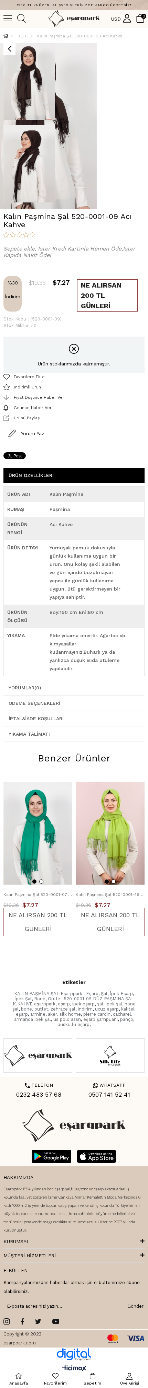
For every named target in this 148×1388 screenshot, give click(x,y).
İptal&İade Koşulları (36, 718)
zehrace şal (63, 1009)
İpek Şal (23, 998)
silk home (70, 1014)
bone (26, 1009)
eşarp (64, 1003)
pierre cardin (96, 1014)
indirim (85, 1009)
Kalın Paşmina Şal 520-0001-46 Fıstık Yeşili (110, 894)
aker (52, 1014)
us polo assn (67, 1019)
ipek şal (114, 1003)
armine (37, 1014)
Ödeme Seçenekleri (34, 703)
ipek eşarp (83, 1003)
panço (126, 1019)
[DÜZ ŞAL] (26, 36)
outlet (41, 1009)
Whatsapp (109, 1085)
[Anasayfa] (12, 36)
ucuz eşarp (107, 1009)
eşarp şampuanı (100, 1019)
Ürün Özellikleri (31, 475)
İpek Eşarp (121, 993)
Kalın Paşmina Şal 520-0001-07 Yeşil (37, 894)
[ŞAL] (19, 36)
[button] (34, 881)
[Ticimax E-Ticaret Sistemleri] (74, 1369)
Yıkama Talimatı (29, 734)
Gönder (134, 1306)
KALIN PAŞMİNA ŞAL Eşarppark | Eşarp (56, 993)
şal (100, 1003)
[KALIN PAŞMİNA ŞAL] (32, 36)
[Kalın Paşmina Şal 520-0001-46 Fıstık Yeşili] (110, 833)
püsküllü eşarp (73, 1024)
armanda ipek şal (32, 1019)
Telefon (39, 1085)
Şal (104, 993)
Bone (39, 998)
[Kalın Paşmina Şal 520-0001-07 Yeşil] (37, 833)
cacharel (122, 1014)
